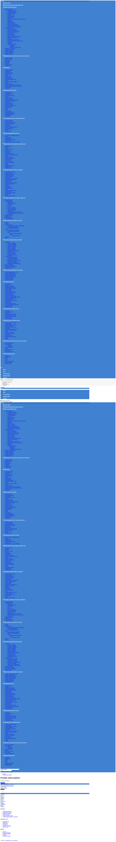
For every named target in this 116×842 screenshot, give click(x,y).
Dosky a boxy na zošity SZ (13, 24)
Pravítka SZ (12, 45)
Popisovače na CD (8, 103)
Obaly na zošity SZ (11, 23)
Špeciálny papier (8, 74)
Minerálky (7, 355)
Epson (9, 232)
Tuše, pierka (7, 124)
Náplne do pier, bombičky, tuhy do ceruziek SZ (17, 19)
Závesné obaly (8, 193)
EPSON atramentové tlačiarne (16, 233)
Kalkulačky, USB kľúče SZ (15, 47)
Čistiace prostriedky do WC (10, 330)
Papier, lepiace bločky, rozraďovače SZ (15, 40)
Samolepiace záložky (9, 78)
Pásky (11, 234)
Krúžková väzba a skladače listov (14, 260)
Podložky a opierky (9, 215)
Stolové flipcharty (8, 283)
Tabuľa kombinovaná (9, 294)
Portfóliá (7, 184)
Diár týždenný (8, 61)
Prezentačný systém (9, 299)
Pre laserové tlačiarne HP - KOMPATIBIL (16, 225)
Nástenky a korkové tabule (10, 295)
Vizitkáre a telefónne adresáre (11, 190)
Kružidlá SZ (12, 46)
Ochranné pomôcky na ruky (10, 315)
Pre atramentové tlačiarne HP (13, 227)
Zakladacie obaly (8, 191)
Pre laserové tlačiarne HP (12, 226)
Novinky (4, 834)
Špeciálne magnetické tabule (10, 297)
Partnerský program (6, 835)
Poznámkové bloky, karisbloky (11, 81)
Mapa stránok (5, 823)
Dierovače (7, 147)
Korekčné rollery (8, 138)
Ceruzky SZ (10, 17)
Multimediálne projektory (10, 287)
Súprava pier (7, 102)
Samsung (7, 223)
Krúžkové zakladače (9, 175)
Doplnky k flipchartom (9, 286)
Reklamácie (5, 822)
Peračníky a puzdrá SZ (9, 49)
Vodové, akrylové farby (9, 123)
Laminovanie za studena (12, 259)
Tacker (6, 163)
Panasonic (7, 236)
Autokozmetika (8, 323)
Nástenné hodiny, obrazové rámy (11, 272)
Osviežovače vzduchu (9, 332)
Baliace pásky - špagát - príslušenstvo (12, 141)
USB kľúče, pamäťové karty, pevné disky (16, 212)
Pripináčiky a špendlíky (9, 165)
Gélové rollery (8, 107)
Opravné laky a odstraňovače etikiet (12, 135)
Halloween (10, 345)
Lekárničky (7, 312)
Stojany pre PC (11, 214)
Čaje (6, 360)
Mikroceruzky (8, 94)
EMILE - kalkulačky (12, 247)
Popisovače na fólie (9, 104)
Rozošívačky (7, 152)
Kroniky (7, 82)
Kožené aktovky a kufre (9, 174)
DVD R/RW (10, 204)
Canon (6, 229)
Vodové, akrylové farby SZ (13, 32)
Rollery (6, 108)
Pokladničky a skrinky (9, 183)
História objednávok (7, 832)
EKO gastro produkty (9, 342)
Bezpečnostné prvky (9, 311)
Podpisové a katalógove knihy (11, 182)
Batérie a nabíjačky (9, 264)
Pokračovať (2, 782)
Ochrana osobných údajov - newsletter (10, 816)
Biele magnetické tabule (9, 291)
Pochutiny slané (8, 363)
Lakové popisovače (9, 111)
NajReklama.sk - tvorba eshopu (11, 840)
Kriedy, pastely (8, 125)
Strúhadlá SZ (10, 21)
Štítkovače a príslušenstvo (10, 265)
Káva (6, 359)
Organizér (7, 63)
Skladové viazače (8, 145)
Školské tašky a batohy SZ (10, 48)
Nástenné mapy (8, 301)
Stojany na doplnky (9, 149)
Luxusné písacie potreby (10, 101)
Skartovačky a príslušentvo (10, 266)
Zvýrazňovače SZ (11, 15)
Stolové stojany (8, 302)
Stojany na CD (10, 210)
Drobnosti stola (8, 166)
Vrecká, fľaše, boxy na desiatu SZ (14, 26)
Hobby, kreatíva (8, 131)
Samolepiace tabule (9, 293)
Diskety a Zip (10, 202)
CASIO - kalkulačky (12, 242)
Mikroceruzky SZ (11, 16)
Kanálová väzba (8, 267)
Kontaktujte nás (6, 821)
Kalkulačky (7, 241)
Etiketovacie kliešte (11, 253)
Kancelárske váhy (11, 251)
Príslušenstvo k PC (9, 217)
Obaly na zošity (8, 177)
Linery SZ (10, 14)
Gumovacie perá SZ (11, 13)
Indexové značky (8, 172)
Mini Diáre (7, 62)
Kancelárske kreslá (9, 279)
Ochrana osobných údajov (8, 815)
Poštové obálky (8, 76)
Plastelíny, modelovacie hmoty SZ (14, 36)
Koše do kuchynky (9, 335)
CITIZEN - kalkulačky (12, 245)
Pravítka (6, 148)
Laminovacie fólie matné (12, 258)
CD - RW (9, 206)
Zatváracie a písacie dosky (10, 192)
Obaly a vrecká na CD (12, 208)
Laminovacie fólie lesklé (12, 257)
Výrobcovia (5, 824)
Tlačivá (6, 75)
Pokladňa (4, 385)
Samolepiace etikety (9, 72)
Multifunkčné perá (8, 106)
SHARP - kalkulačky (12, 249)
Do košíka (2, 789)
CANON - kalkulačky (12, 244)
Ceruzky (7, 96)
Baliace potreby (8, 87)
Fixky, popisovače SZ (12, 29)
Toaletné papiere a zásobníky (10, 324)
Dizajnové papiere (8, 83)
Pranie (6, 331)
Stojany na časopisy (9, 161)
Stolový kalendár (8, 57)
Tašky (6, 348)
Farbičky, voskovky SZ (12, 28)
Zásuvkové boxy (8, 159)
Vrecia (6, 337)
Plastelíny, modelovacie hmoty (11, 126)
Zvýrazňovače (8, 110)
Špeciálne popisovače (9, 93)
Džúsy (6, 357)
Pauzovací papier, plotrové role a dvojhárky (13, 86)
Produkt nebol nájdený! (7, 774)
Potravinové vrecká (9, 349)
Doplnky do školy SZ (9, 52)
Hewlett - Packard (8, 224)
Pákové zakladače (8, 180)
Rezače (6, 155)
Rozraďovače (7, 186)
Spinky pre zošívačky (9, 153)
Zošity (6, 80)
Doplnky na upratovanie (10, 333)
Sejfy (6, 189)
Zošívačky (7, 150)
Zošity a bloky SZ (11, 22)
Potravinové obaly (8, 347)
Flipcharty (7, 284)
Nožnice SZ (10, 42)
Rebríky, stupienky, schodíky (10, 274)
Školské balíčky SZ (9, 53)
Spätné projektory (8, 306)
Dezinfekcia (7, 327)
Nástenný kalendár (8, 59)
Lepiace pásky (8, 137)
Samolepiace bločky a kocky (10, 79)
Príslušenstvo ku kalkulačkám (13, 250)
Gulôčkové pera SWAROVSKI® (11, 99)
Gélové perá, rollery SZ (12, 11)
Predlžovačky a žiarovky (12, 254)
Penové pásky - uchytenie (10, 139)
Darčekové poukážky (7, 825)
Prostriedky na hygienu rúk (10, 326)
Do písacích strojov (16, 235)
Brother (6, 222)
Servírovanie (7, 350)
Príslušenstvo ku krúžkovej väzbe (14, 263)
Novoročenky (8, 65)
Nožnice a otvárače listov (10, 157)
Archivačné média (8, 201)
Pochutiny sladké (8, 362)
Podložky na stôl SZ (9, 50)
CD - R (9, 205)
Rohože (6, 338)
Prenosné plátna (8, 290)
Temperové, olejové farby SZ (13, 30)
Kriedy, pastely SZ (11, 34)
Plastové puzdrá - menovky (10, 303)
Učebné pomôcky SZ (9, 51)
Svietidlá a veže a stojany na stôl (11, 154)
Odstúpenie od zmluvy (7, 812)
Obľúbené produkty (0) (7, 381)
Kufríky (6, 130)
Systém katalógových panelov (11, 300)
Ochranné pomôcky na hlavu (10, 316)
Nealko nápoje (8, 356)
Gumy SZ (10, 20)
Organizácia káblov (9, 199)
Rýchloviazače (8, 187)
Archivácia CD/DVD (12, 209)
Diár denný (7, 60)
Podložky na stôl (8, 64)
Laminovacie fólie (8, 256)
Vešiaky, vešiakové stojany (10, 275)
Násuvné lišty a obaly (9, 176)
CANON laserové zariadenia (13, 231)
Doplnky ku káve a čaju (9, 361)
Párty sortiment (8, 344)
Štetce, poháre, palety (9, 127)
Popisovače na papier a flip (10, 105)
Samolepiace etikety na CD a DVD (14, 211)
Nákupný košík (6, 384)
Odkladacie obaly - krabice (10, 179)
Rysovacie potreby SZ (12, 44)
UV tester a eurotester (12, 252)
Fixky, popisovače (8, 121)
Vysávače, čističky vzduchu (10, 276)
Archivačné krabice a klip (10, 171)
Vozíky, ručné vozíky (9, 277)
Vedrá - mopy (8, 334)
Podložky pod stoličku (9, 278)
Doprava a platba (6, 814)
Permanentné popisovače (10, 112)
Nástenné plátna (8, 289)
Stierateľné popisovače (9, 114)
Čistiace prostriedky (9, 218)
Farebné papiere (8, 70)
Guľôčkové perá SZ (11, 12)
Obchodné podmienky (7, 811)
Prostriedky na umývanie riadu (11, 329)
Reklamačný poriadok (7, 813)
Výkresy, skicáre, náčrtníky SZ (14, 39)
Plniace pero (7, 116)
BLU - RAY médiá (11, 207)
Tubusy (6, 194)
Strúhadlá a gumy (8, 97)
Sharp (6, 237)
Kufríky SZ (10, 38)
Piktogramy (7, 88)
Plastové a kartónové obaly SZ (13, 25)
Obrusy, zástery (8, 129)
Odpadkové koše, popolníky (10, 336)
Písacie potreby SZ (9, 9)
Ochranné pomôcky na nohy (10, 314)
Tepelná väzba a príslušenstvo (13, 262)
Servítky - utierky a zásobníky (11, 322)
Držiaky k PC (8, 216)
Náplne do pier (8, 115)
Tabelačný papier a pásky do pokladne (12, 84)
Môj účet (4, 382)
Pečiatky (7, 164)
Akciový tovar (5, 826)
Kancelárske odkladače (9, 162)
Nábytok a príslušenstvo (9, 273)
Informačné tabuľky (9, 305)
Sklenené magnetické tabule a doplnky (12, 296)
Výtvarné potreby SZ (9, 27)
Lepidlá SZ (10, 41)
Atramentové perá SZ (12, 10)
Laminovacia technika (12, 261)
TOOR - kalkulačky (11, 248)
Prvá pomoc (7, 310)
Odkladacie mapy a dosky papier (11, 178)
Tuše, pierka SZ (11, 33)
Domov (4, 773)
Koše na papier (8, 151)
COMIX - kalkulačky (12, 246)
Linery (6, 109)
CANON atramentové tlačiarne (14, 230)
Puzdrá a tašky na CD (12, 203)
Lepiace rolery (8, 140)
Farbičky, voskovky (9, 120)
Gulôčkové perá (8, 92)
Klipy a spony (8, 160)
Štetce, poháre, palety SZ (12, 37)
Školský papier (8, 77)
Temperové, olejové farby (10, 122)
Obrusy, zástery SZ (11, 35)
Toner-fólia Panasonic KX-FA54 (6, 786)
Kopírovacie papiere (9, 69)
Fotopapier (7, 71)
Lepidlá (6, 136)
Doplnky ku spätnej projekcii (10, 288)
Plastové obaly (8, 181)
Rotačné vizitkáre (8, 156)
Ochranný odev (8, 317)
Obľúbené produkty (7, 833)
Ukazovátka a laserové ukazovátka (12, 304)
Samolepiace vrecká (9, 188)
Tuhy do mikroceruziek (9, 95)
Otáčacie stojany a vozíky (10, 195)
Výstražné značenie (9, 318)
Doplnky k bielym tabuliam (10, 292)
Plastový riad (10, 346)
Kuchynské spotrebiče (9, 351)
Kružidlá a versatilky (9, 98)
